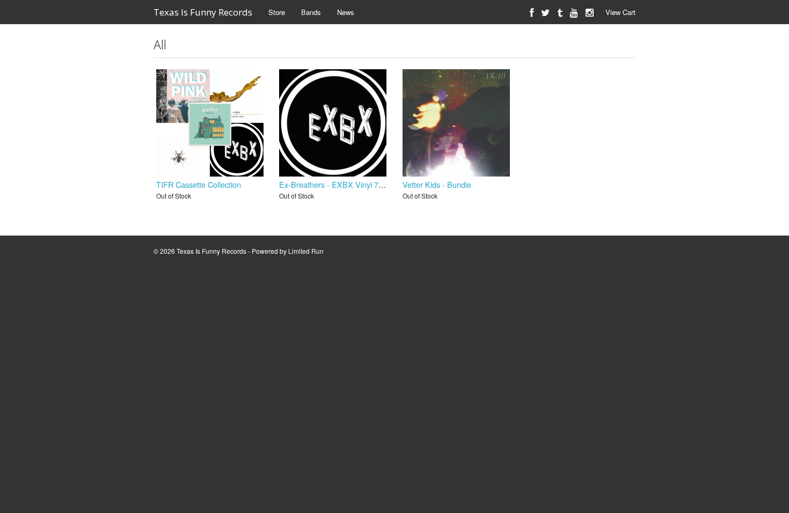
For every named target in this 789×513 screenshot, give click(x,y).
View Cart (620, 12)
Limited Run (306, 250)
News (345, 12)
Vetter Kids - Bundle (437, 184)
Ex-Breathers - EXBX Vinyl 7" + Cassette (349, 184)
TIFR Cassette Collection (198, 184)
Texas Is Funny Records (203, 12)
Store (276, 12)
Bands (311, 12)
